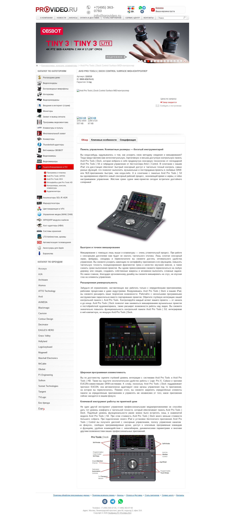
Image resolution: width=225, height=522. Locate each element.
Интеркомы (48, 94)
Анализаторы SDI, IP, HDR (55, 198)
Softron (41, 380)
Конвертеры (49, 139)
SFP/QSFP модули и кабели (56, 220)
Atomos (42, 285)
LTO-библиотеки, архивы (54, 237)
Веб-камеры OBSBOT (53, 150)
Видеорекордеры (51, 100)
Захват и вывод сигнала (54, 117)
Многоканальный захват (54, 133)
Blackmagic (44, 308)
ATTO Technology (47, 291)
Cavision (42, 313)
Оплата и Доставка (89, 18)
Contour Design (45, 319)
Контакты (149, 18)
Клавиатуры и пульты (53, 128)
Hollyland (42, 341)
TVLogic (42, 397)
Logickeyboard (45, 347)
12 (178, 61)
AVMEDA (42, 302)
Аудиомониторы (53, 191)
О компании (46, 18)
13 (181, 61)
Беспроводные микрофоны (56, 89)
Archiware (43, 280)
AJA (40, 274)
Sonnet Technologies (48, 386)
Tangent (42, 391)
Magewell (42, 352)
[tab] (84, 139)
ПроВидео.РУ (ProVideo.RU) (119, 513)
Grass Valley (44, 336)
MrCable (42, 363)
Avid (40, 296)
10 (171, 61)
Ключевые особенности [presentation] (104, 140)
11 (174, 61)
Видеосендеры (50, 83)
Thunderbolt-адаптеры (53, 145)
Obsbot (41, 369)
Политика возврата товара (103, 495)
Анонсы (73, 18)
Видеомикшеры (50, 161)
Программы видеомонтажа (55, 122)
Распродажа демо (51, 77)
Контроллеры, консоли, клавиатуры (59, 65)
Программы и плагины (56, 173)
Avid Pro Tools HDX (55, 179)
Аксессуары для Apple (53, 248)
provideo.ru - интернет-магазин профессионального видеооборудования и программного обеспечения (56, 9)
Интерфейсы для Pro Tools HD (59, 182)
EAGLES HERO (46, 330)
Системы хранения (52, 231)
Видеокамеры (49, 156)
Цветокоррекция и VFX (53, 209)
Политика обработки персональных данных (71, 495)
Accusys (42, 268)
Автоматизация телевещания (57, 242)
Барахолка (48, 253)
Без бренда (44, 403)
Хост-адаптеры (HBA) (53, 225)
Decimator (43, 324)
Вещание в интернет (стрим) (56, 105)
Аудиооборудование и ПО (55, 167)
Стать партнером (112, 18)
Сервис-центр (133, 18)
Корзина (160, 8)
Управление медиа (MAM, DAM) (58, 214)
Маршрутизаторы (51, 203)
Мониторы (48, 111)
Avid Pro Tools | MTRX (56, 176)
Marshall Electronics (48, 358)
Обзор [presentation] (84, 140)
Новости (61, 18)
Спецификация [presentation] (128, 140)
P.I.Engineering (45, 375)
